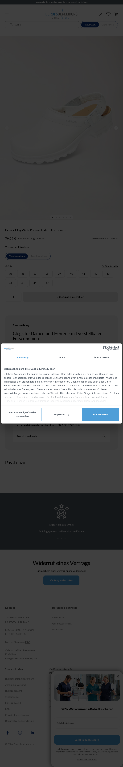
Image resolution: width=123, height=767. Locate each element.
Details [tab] (62, 357)
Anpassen (59, 414)
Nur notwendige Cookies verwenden (22, 414)
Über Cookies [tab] (101, 357)
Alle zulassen (100, 414)
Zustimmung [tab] (21, 357)
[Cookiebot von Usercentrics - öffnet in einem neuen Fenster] (105, 348)
